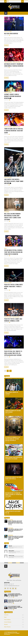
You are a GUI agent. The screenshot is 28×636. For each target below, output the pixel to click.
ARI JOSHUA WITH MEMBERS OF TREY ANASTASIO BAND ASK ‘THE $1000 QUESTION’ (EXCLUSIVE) (12, 439)
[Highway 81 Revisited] (14, 8)
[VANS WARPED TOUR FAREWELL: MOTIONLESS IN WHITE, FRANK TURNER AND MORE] (14, 162)
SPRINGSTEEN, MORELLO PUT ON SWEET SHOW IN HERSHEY (13, 411)
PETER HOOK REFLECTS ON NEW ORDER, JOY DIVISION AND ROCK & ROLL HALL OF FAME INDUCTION (15, 538)
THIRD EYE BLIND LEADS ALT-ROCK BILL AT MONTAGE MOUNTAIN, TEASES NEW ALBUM (13, 131)
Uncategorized (16, 317)
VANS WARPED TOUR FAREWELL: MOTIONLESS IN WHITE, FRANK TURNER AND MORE (13, 181)
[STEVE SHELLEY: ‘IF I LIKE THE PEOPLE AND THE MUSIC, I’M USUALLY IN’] (5, 601)
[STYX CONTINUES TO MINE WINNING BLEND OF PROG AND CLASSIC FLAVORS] (5, 607)
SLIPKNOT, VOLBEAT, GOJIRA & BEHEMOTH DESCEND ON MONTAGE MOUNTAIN (12, 96)
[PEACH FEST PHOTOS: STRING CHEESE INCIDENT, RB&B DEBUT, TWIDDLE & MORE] (14, 275)
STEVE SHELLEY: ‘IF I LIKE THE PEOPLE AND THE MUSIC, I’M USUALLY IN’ (15, 601)
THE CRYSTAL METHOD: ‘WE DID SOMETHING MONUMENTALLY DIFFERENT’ (15, 530)
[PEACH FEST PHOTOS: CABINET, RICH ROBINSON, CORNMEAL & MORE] (14, 309)
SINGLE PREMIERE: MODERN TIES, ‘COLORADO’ (11, 392)
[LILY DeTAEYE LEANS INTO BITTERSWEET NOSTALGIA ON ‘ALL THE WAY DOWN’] (5, 595)
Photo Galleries (8, 31)
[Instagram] (13, 588)
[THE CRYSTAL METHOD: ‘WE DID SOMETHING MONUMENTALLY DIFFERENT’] (5, 529)
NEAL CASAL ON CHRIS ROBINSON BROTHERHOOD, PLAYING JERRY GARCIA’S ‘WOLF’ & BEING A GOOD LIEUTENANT (12, 217)
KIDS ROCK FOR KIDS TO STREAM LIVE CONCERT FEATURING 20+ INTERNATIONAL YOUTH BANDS (13, 494)
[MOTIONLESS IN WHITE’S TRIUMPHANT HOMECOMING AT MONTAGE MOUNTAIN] (14, 54)
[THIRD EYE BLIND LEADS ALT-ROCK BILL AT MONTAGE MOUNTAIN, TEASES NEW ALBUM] (14, 119)
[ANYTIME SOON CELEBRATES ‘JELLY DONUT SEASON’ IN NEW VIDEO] (14, 469)
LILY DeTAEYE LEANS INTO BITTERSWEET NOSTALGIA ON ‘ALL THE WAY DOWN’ (15, 594)
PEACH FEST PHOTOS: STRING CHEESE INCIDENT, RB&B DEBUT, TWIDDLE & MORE (13, 286)
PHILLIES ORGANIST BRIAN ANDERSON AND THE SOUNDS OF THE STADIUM (13, 458)
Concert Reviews (8, 62)
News (5, 248)
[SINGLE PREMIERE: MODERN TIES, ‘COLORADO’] (14, 385)
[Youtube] (16, 588)
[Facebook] (8, 588)
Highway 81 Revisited (12, 632)
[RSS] (10, 588)
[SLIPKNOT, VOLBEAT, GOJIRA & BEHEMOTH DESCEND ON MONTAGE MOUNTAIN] (14, 86)
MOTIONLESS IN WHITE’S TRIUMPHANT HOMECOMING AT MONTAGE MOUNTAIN (13, 65)
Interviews (6, 211)
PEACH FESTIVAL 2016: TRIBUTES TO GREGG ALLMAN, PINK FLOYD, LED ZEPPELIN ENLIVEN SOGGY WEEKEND (13, 353)
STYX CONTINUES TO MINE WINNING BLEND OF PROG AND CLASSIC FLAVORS (15, 607)
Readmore (6, 45)
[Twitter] (5, 588)
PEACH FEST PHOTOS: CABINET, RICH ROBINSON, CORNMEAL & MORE (13, 320)
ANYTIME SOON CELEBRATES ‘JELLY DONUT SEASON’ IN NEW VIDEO (13, 478)
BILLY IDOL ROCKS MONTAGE (11, 33)
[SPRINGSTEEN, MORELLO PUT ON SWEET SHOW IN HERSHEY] (14, 403)
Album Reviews (14, 626)
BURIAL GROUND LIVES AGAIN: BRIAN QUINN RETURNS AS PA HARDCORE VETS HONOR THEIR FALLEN (15, 522)
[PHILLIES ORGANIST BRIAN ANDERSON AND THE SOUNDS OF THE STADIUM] (14, 450)
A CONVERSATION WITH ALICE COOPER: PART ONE (13, 512)
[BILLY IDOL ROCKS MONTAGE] (14, 24)
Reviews (14, 624)
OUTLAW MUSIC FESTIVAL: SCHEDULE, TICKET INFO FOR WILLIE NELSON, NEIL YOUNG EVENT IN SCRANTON (13, 252)
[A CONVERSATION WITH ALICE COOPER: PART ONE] (14, 505)
